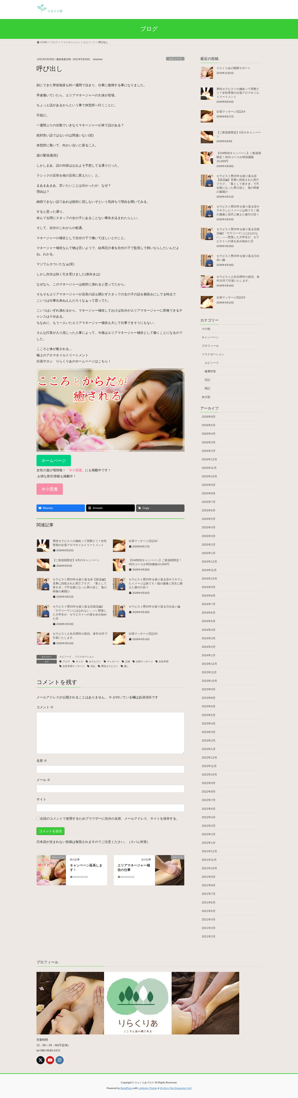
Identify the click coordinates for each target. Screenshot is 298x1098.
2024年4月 (208, 629)
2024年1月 (208, 655)
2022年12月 (209, 757)
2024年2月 (208, 646)
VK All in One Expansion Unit (176, 1088)
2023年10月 (209, 680)
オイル (79, 661)
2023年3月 (208, 732)
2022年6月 (208, 808)
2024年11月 (209, 570)
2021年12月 (209, 851)
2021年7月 (208, 893)
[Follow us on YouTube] (50, 1060)
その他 (206, 328)
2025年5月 (208, 518)
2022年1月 (208, 842)
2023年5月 (208, 715)
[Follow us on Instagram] (60, 1060)
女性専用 (163, 661)
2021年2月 (208, 936)
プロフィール (210, 345)
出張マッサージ (144, 661)
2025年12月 (209, 459)
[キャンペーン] (51, 870)
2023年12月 (209, 663)
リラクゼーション (84, 656)
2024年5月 (208, 621)
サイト (41, 799)
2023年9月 (208, 689)
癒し (126, 666)
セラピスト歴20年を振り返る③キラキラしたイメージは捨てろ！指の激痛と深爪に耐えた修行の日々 (156, 583)
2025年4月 (208, 527)
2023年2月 (208, 740)
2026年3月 (208, 442)
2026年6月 (208, 425)
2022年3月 (208, 825)
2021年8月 (208, 885)
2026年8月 (208, 416)
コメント (45, 707)
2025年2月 (208, 544)
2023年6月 (208, 706)
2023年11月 (209, 672)
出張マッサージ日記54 (143, 541)
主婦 (127, 661)
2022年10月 (209, 774)
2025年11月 (209, 467)
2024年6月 (208, 612)
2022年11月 (209, 766)
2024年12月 (209, 561)
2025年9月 (208, 484)
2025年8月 (208, 493)
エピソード (175, 58)
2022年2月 (208, 834)
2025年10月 (209, 476)
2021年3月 (208, 928)
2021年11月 (209, 859)
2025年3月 (208, 536)
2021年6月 (208, 902)
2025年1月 (208, 553)
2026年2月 (208, 450)
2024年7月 (208, 604)
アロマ (66, 661)
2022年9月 (208, 783)
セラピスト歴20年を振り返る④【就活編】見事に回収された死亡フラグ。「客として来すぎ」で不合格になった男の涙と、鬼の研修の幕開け (238, 183)
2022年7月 (208, 800)
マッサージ (113, 661)
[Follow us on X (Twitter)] (40, 1060)
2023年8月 (208, 697)
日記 (92, 666)
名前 (41, 760)
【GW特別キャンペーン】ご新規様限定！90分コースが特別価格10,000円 (239, 157)
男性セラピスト (109, 666)
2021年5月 (208, 911)
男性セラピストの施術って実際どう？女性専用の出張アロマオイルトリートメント (238, 92)
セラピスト (95, 661)
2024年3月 (208, 638)
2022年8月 (208, 791)
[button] (53, 460)
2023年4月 (208, 723)
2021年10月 (209, 868)
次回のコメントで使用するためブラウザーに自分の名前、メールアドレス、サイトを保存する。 (109, 818)
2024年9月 (208, 587)
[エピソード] (169, 870)
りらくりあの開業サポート (234, 68)
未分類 (206, 397)
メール (43, 780)
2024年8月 (208, 595)
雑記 (207, 388)
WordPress (126, 1088)
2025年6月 (208, 510)
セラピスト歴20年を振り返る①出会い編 (154, 606)
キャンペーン (210, 337)
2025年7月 (208, 501)
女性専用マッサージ (74, 666)
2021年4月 (208, 919)
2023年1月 (208, 749)
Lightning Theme (147, 1088)
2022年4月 (208, 817)
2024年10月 (209, 578)
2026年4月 (208, 433)
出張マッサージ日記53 (143, 633)
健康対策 (210, 371)
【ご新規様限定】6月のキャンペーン (76, 560)
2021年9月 (208, 876)
